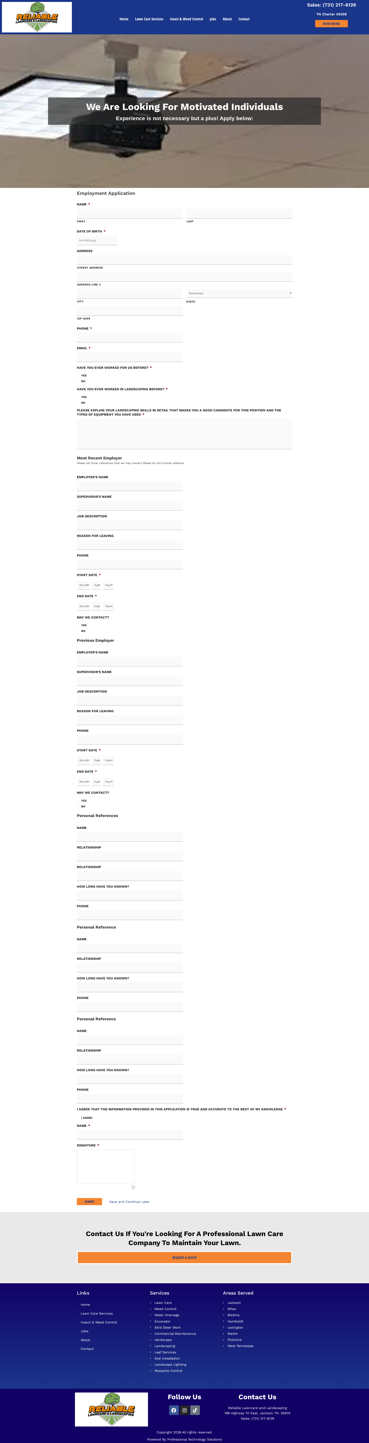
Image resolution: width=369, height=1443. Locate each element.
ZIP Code (83, 318)
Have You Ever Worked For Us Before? (114, 368)
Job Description (92, 516)
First (81, 221)
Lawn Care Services (149, 19)
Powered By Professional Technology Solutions (184, 1439)
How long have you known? (103, 886)
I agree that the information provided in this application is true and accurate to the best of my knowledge (181, 1109)
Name (83, 204)
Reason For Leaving (95, 536)
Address (84, 251)
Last (190, 221)
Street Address (90, 267)
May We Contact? (93, 617)
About (227, 19)
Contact (244, 19)
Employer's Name (92, 477)
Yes (84, 375)
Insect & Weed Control (186, 19)
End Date (87, 596)
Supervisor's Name (94, 497)
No (83, 381)
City (80, 301)
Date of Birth (91, 231)
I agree (86, 1118)
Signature (88, 1145)
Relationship (89, 847)
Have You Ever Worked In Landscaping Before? (122, 389)
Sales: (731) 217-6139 (331, 5)
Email (84, 348)
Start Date (89, 575)
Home (124, 19)
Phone (84, 328)
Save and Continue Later (129, 1202)
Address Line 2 (89, 284)
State (190, 301)
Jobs (213, 19)
